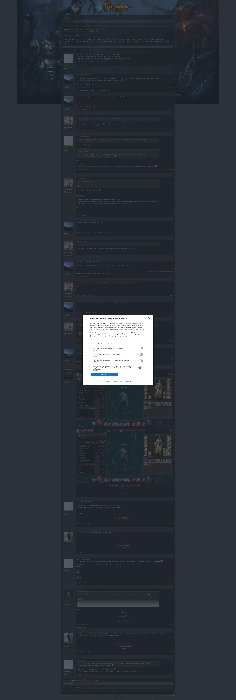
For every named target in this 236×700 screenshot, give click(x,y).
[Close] (150, 319)
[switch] (140, 348)
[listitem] (118, 344)
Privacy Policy (128, 381)
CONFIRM (104, 374)
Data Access (118, 381)
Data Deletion (108, 381)
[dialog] (118, 350)
